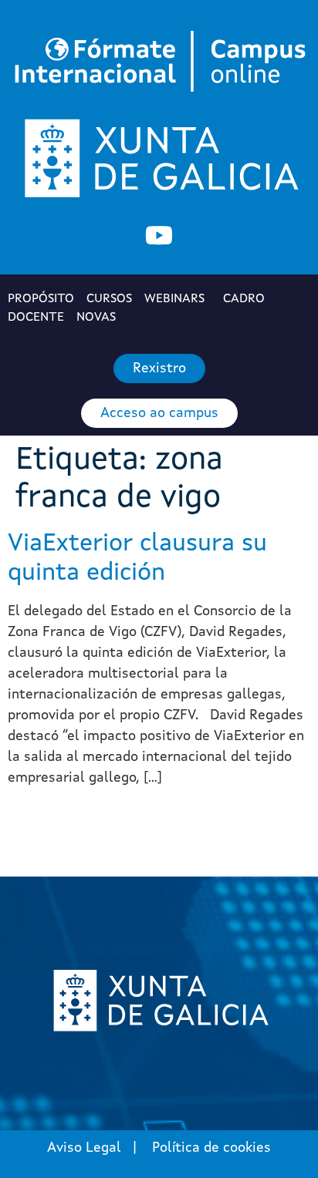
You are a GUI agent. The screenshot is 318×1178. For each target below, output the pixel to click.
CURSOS (109, 299)
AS (97, 317)
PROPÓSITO (41, 299)
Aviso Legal (84, 1148)
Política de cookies (211, 1148)
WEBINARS (174, 299)
